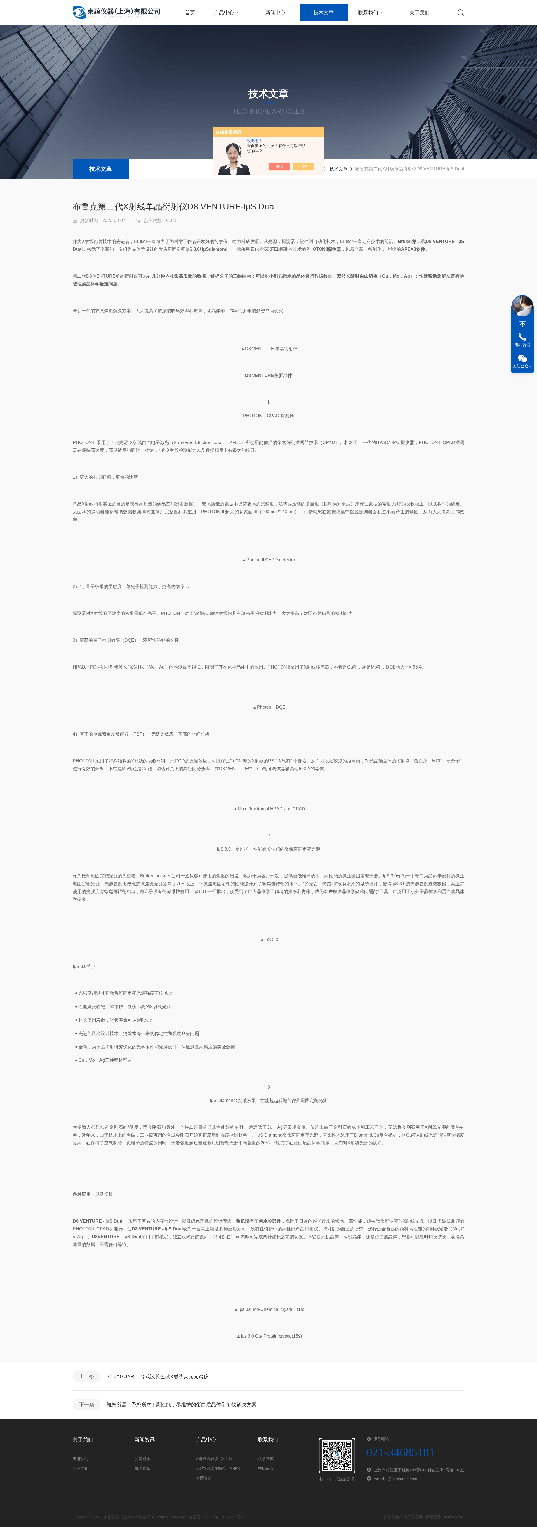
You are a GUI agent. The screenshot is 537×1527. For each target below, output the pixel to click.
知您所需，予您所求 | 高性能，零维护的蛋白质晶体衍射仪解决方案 (181, 1404)
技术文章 (324, 12)
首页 (190, 12)
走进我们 (80, 1458)
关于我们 (419, 12)
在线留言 (266, 1468)
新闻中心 (275, 12)
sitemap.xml (453, 1517)
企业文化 (80, 1468)
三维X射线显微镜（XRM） (219, 1468)
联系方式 (266, 1458)
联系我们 (368, 12)
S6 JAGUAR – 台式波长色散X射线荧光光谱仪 (157, 1376)
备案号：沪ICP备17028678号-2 (216, 1517)
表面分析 (204, 1478)
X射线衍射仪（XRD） (215, 1458)
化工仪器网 (413, 1517)
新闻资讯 (142, 1458)
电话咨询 (522, 344)
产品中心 (224, 12)
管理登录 (433, 1517)
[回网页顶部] (522, 324)
